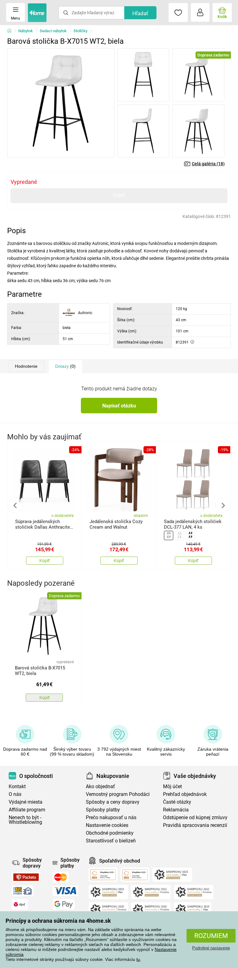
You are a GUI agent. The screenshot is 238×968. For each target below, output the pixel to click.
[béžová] (168, 535)
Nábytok (25, 31)
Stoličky (80, 31)
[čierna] (190, 535)
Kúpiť (119, 195)
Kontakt (17, 786)
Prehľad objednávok (185, 794)
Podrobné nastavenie (211, 948)
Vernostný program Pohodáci (118, 794)
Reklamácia (176, 809)
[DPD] (20, 904)
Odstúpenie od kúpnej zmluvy (195, 817)
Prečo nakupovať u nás (111, 817)
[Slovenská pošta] (22, 891)
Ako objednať (100, 786)
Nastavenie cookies (107, 825)
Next (223, 505)
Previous (15, 505)
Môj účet (172, 786)
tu (138, 959)
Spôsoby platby (103, 809)
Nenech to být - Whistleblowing (25, 819)
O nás (15, 794)
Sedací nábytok (53, 31)
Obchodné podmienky (110, 833)
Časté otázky (177, 802)
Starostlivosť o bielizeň (111, 840)
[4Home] (11, 31)
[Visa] (65, 891)
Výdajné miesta (25, 802)
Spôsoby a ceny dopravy (112, 802)
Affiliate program (27, 809)
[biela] (179, 535)
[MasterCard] (60, 877)
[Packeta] (26, 877)
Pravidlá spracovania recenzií (195, 825)
